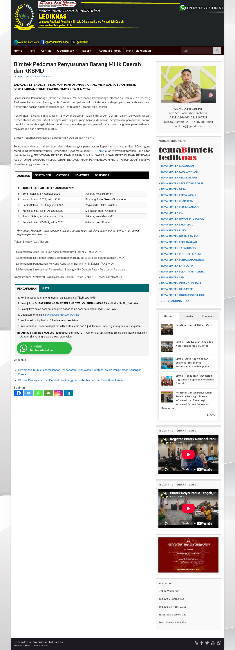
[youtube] (213, 642)
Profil (31, 50)
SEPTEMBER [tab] (43, 175)
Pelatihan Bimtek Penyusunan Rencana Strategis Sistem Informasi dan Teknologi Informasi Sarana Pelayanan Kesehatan (186, 400)
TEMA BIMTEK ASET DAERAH (178, 177)
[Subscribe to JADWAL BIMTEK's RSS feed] (196, 642)
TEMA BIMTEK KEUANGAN (177, 165)
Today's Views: (167, 598)
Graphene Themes (39, 645)
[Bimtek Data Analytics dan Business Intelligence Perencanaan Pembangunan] (167, 363)
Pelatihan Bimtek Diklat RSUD (194, 324)
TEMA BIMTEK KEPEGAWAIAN (179, 171)
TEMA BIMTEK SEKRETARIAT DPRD (182, 183)
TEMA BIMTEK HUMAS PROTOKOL (182, 218)
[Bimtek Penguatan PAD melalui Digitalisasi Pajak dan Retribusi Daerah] (167, 380)
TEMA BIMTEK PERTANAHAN (178, 242)
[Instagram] (58, 393)
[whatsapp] (219, 642)
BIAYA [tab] (45, 288)
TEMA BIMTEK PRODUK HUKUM (180, 253)
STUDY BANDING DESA (174, 300)
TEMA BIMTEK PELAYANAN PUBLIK (182, 271)
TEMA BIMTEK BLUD (173, 230)
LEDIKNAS (97, 150)
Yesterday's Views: (170, 614)
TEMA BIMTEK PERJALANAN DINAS (182, 259)
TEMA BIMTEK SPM (172, 277)
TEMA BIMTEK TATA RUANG (178, 248)
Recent (168, 315)
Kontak (46, 50)
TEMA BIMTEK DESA (173, 189)
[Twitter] (28, 393)
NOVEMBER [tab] (82, 175)
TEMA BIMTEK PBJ (171, 212)
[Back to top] (226, 641)
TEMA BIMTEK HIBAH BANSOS (179, 236)
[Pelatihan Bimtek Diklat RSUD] (167, 329)
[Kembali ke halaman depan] (117, 23)
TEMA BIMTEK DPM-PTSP (176, 289)
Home (18, 50)
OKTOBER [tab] (62, 175)
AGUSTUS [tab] (23, 176)
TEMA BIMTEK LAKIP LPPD (177, 224)
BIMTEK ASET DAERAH (39, 76)
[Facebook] (18, 393)
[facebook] (201, 642)
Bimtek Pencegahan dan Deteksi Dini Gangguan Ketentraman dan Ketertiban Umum (71, 380)
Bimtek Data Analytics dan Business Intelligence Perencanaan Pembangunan (192, 362)
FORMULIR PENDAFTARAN (61, 314)
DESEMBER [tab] (102, 175)
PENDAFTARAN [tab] (27, 288)
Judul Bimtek (66, 50)
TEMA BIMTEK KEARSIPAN (176, 201)
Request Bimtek (110, 50)
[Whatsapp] (38, 393)
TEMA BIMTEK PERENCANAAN (179, 206)
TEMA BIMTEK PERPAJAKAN (178, 195)
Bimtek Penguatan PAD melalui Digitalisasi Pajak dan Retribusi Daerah (195, 379)
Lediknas (21, 76)
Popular (188, 315)
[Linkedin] (68, 393)
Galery (87, 50)
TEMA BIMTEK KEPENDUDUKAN (180, 283)
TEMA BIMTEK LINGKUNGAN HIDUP (182, 295)
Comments (208, 315)
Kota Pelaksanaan (138, 50)
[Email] (48, 393)
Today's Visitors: (169, 606)
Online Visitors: (168, 590)
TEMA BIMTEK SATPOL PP (176, 265)
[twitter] (207, 642)
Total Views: (166, 622)
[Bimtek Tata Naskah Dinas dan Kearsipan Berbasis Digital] (167, 346)
